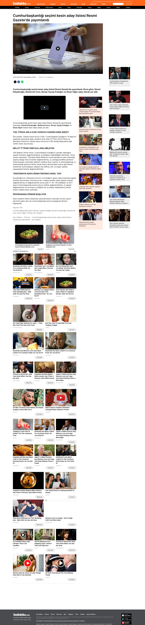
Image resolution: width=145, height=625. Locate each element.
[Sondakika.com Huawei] (126, 622)
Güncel (47, 614)
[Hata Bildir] (109, 624)
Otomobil (79, 7)
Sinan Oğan (17, 128)
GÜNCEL (53, 4)
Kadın (60, 7)
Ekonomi (59, 614)
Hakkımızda (16, 619)
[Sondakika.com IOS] (126, 615)
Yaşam (89, 7)
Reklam (21, 619)
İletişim (25, 619)
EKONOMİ (73, 4)
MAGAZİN (93, 4)
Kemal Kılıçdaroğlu (29, 125)
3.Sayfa (128, 7)
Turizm (108, 7)
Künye (29, 619)
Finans (27, 7)
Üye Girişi (128, 4)
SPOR (83, 4)
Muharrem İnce (44, 125)
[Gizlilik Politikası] (50, 624)
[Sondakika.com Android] (126, 619)
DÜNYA (63, 4)
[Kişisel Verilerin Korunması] (84, 624)
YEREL (104, 4)
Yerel (76, 614)
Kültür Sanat (49, 7)
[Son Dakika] (22, 3)
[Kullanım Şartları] (40, 624)
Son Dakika (39, 614)
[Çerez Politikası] (73, 624)
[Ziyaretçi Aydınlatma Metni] (98, 624)
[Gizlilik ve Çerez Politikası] (61, 624)
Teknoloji (37, 7)
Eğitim (118, 7)
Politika (17, 7)
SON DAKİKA (41, 4)
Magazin (70, 614)
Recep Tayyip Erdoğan (60, 125)
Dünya (52, 614)
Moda (69, 7)
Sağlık (99, 7)
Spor (65, 614)
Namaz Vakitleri (91, 614)
